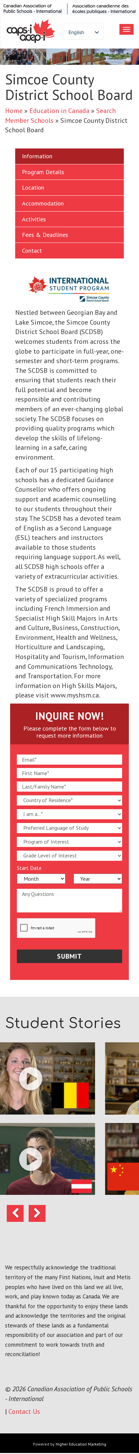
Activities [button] (34, 219)
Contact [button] (32, 250)
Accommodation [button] (43, 203)
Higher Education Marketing (81, 1444)
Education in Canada (59, 110)
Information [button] (37, 156)
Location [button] (33, 187)
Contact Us (24, 1411)
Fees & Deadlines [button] (45, 235)
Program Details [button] (43, 172)
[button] (15, 1213)
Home (14, 110)
